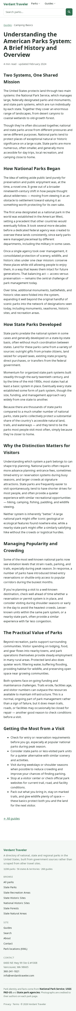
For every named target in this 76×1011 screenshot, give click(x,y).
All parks (9, 882)
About (7, 938)
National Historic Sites (17, 903)
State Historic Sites (15, 898)
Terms (16, 1004)
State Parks (10, 887)
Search (8, 933)
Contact (8, 943)
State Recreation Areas (17, 892)
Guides (49, 3)
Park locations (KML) (15, 948)
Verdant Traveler (16, 4)
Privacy (7, 1004)
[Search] (69, 11)
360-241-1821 (11, 971)
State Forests (11, 908)
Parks (34, 3)
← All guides (12, 818)
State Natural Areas (15, 913)
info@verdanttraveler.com (19, 975)
